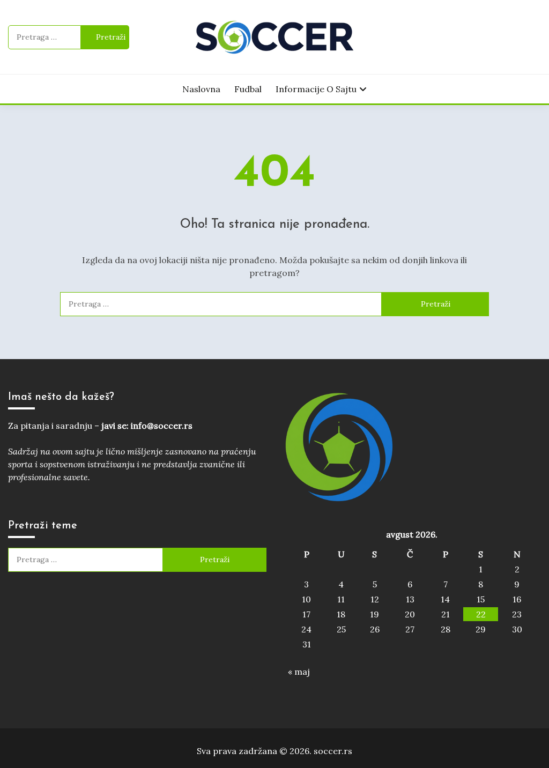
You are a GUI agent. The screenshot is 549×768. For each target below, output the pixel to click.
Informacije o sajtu (316, 89)
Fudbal (248, 89)
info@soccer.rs (161, 425)
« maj (299, 671)
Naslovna (201, 89)
